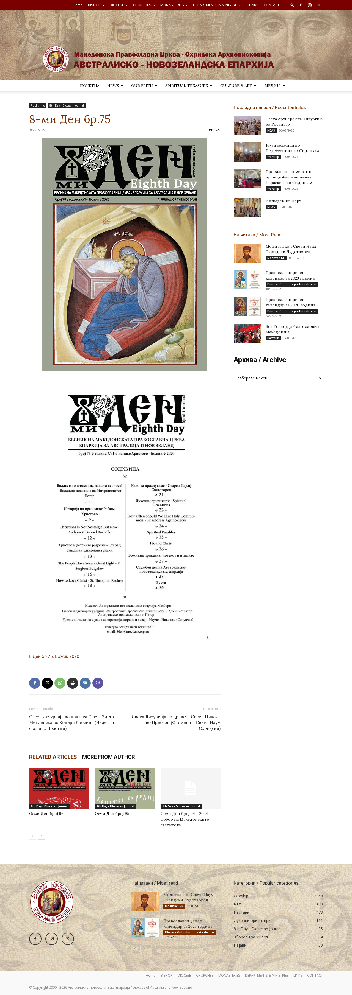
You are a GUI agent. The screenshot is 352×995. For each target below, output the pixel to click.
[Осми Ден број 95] (125, 788)
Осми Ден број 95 (112, 813)
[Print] (72, 683)
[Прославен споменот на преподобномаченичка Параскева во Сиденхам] (247, 178)
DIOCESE (117, 4)
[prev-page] (32, 836)
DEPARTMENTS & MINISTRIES (216, 4)
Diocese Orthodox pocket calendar (292, 284)
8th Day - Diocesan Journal (67, 105)
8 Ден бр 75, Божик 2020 (54, 656)
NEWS (113, 85)
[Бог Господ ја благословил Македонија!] (247, 333)
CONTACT (271, 4)
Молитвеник (276, 258)
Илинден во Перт (283, 201)
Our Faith (142, 85)
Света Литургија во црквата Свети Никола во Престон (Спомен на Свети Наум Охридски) (176, 722)
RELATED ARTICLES (53, 757)
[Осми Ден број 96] (59, 788)
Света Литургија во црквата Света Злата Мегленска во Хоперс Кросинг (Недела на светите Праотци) (73, 722)
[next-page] (41, 836)
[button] (292, 5)
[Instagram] (310, 5)
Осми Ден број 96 (46, 813)
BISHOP (94, 4)
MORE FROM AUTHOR (108, 757)
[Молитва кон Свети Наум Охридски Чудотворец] (247, 253)
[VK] (85, 683)
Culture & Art (236, 85)
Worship (273, 157)
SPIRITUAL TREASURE (186, 85)
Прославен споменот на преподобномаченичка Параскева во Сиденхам (290, 177)
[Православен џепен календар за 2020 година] (247, 306)
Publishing (38, 105)
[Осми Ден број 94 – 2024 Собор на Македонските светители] (191, 788)
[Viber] (97, 683)
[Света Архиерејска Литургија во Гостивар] (247, 125)
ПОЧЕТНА (90, 85)
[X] (319, 5)
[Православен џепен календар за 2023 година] (247, 279)
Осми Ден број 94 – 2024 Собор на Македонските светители (185, 819)
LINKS (253, 4)
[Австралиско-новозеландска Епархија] (176, 45)
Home (78, 4)
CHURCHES (142, 4)
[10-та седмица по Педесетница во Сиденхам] (247, 152)
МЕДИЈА (273, 85)
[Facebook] (300, 5)
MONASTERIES (172, 4)
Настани (273, 338)
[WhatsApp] (59, 683)
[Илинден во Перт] (247, 207)
